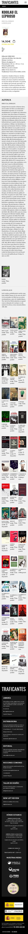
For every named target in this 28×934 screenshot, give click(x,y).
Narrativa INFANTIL (12, 68)
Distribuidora (10, 721)
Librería (7, 698)
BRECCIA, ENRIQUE (8, 21)
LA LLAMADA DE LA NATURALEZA (14, 570)
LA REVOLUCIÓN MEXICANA (5, 643)
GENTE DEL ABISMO (20, 498)
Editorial (7, 746)
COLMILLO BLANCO (14, 330)
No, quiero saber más (19, 927)
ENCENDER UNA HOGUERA (5, 498)
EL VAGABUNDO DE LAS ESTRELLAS (5, 474)
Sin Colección (17, 58)
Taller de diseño (11, 783)
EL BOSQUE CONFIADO (12, 378)
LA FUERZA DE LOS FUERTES (22, 520)
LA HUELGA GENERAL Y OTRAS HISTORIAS (22, 546)
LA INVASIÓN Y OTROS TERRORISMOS (5, 571)
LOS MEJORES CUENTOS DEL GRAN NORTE (21, 644)
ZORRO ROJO (11, 56)
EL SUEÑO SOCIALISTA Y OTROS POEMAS (21, 427)
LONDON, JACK (6, 23)
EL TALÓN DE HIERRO (4, 450)
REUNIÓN (3, 279)
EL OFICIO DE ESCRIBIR (12, 426)
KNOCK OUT (12, 521)
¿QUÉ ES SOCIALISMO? (21, 669)
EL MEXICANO (13, 403)
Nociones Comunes (12, 763)
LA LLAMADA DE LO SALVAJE (5, 594)
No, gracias (14, 932)
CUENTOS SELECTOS (20, 354)
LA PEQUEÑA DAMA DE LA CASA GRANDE (5, 619)
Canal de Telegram (7, 714)
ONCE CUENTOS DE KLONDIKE (14, 668)
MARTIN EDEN (4, 666)
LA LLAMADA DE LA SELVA (22, 570)
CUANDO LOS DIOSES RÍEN (22, 331)
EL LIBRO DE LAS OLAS (5, 401)
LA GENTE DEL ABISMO (4, 546)
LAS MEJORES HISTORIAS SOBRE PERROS (14, 644)
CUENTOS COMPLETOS (4, 355)
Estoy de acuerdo (6, 932)
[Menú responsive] (25, 2)
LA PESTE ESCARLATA (12, 619)
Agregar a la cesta (14, 41)
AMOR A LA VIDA (5, 330)
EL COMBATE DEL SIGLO (21, 377)
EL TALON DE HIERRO (21, 450)
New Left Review (11, 798)
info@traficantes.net (14, 849)
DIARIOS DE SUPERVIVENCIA (5, 378)
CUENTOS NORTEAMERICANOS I (13, 355)
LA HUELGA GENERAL (12, 544)
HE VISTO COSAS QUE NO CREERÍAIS (5, 522)
